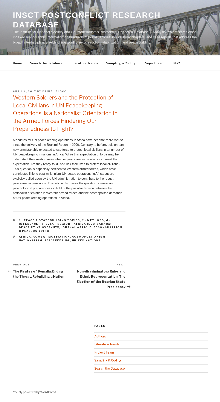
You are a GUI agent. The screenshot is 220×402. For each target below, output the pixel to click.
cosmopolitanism (88, 236)
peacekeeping (57, 240)
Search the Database (46, 63)
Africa (25, 236)
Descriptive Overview (39, 227)
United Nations (86, 240)
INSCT (177, 63)
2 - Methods (93, 220)
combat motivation (51, 236)
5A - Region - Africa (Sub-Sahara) (81, 223)
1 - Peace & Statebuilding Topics (49, 220)
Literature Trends (84, 63)
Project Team (154, 63)
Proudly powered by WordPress (34, 392)
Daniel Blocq (54, 91)
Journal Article (76, 227)
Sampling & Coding (121, 63)
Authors (100, 336)
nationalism (31, 240)
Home (17, 63)
